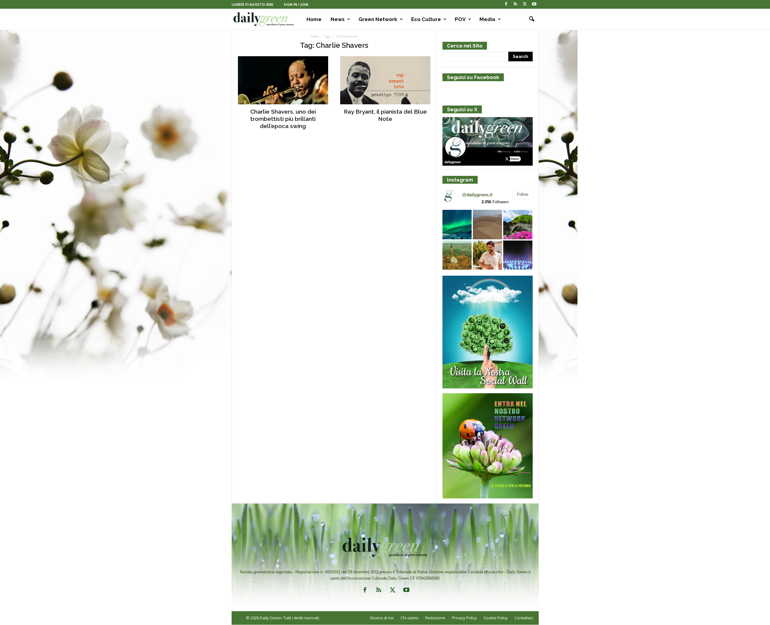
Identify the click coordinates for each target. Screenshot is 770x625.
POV (460, 19)
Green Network (378, 19)
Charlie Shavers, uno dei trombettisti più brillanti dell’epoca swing (283, 118)
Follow (522, 194)
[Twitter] (524, 4)
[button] (529, 19)
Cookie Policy (496, 617)
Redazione (435, 617)
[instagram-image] (457, 224)
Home (314, 19)
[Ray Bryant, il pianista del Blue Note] (385, 80)
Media (487, 19)
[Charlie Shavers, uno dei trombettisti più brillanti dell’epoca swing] (283, 80)
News (338, 19)
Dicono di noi (382, 617)
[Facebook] (506, 4)
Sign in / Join (296, 4)
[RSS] (515, 4)
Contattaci (524, 617)
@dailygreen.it (477, 194)
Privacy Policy (464, 617)
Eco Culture (426, 19)
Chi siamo (409, 617)
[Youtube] (534, 4)
